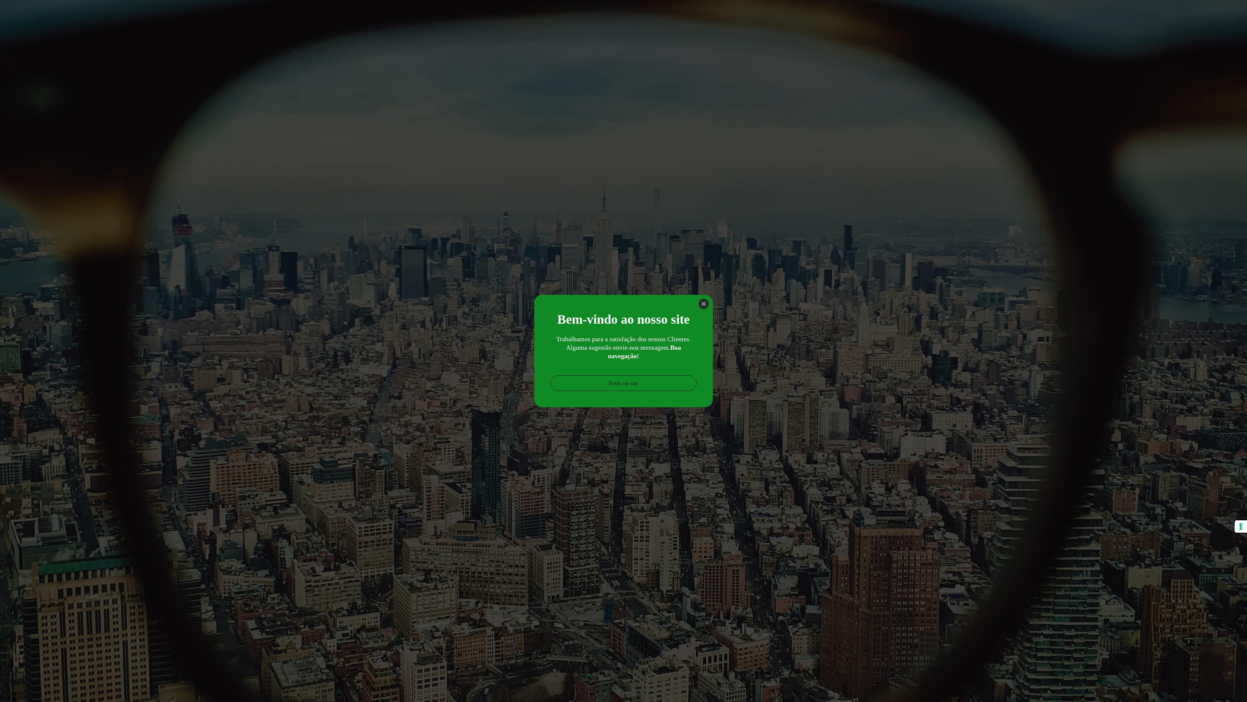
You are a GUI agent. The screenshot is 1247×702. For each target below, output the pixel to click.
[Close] (704, 304)
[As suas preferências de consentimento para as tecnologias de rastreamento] (1241, 526)
